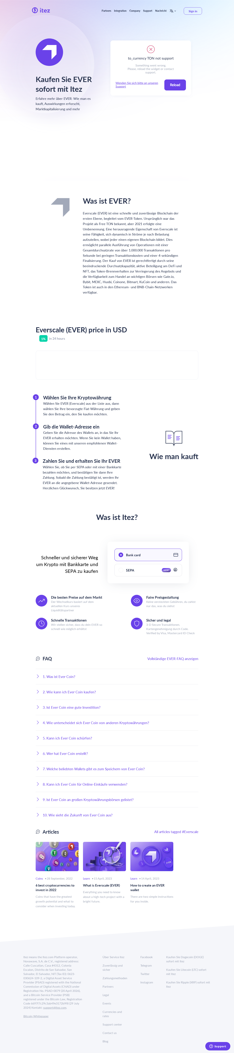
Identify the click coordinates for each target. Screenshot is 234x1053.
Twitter (145, 974)
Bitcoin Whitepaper (36, 1016)
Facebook (146, 957)
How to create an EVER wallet (147, 887)
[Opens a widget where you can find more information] (217, 1046)
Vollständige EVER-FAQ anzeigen (172, 658)
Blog (105, 1041)
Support (147, 10)
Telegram (146, 965)
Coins (39, 878)
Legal (106, 995)
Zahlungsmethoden (115, 978)
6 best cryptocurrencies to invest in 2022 (55, 887)
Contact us (110, 1033)
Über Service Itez (113, 957)
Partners (106, 10)
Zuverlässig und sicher (113, 967)
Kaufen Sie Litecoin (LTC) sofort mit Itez (186, 971)
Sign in (193, 11)
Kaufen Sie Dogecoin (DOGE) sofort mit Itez (185, 959)
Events (107, 1003)
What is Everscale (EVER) (101, 885)
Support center (112, 1024)
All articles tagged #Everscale (176, 831)
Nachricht (161, 10)
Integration (120, 10)
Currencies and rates (112, 1014)
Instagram (146, 982)
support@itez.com (54, 1007)
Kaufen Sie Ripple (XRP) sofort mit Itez (188, 984)
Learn (86, 878)
